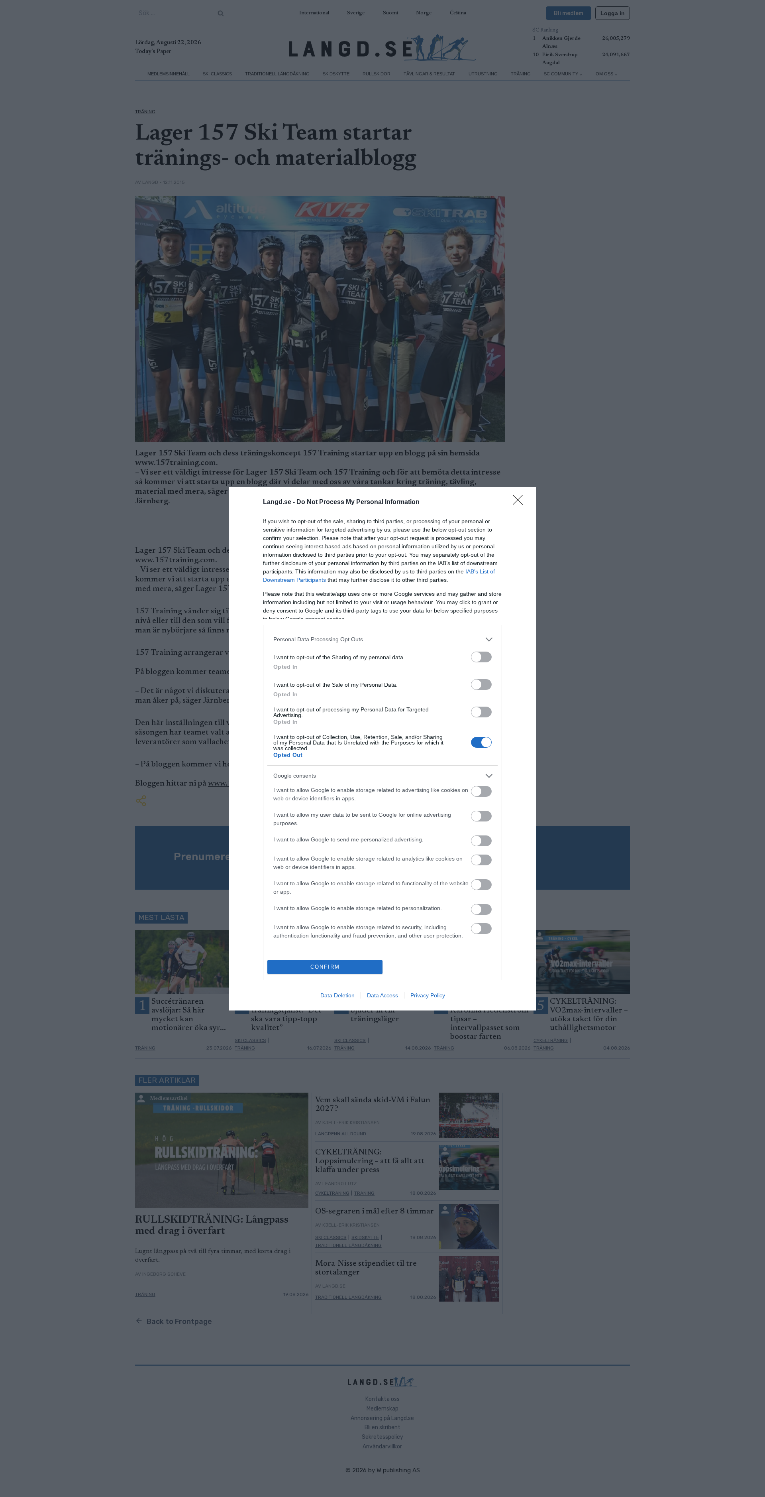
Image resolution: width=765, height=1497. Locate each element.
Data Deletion (337, 995)
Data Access (382, 995)
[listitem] (382, 639)
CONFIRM (325, 967)
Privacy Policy (427, 995)
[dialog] (382, 748)
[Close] (520, 502)
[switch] (481, 657)
